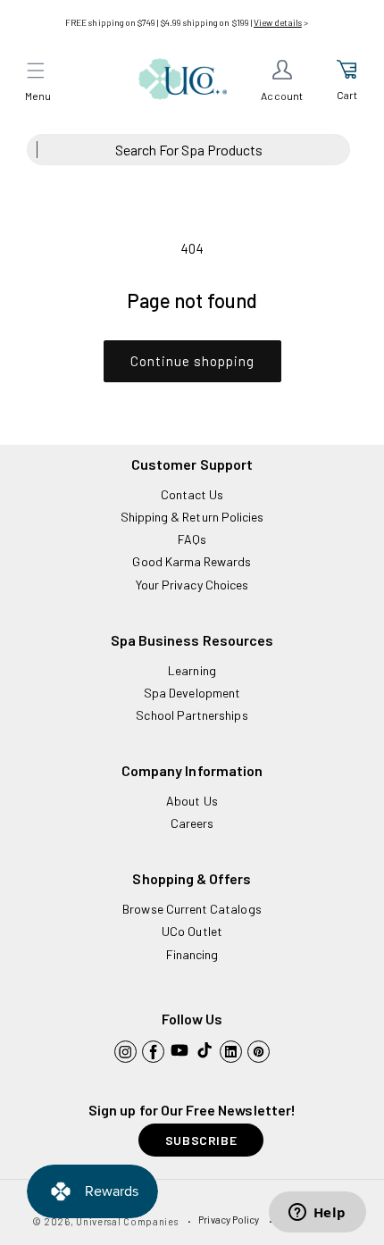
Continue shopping (192, 361)
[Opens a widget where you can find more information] (317, 1213)
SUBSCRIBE (201, 1140)
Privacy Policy (228, 1219)
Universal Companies (127, 1221)
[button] (35, 70)
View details (278, 22)
